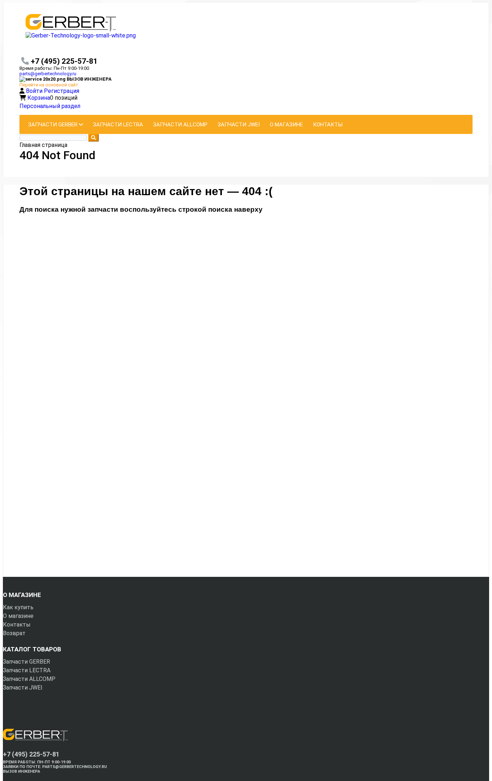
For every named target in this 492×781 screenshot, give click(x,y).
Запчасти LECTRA (26, 670)
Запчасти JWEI (23, 687)
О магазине (18, 615)
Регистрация (61, 90)
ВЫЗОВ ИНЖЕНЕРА (21, 771)
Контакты (17, 624)
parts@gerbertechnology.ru (47, 73)
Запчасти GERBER (26, 661)
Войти (35, 90)
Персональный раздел (49, 106)
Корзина (38, 97)
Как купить (18, 607)
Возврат (14, 633)
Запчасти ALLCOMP (29, 678)
